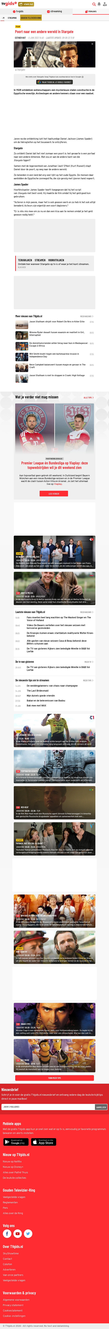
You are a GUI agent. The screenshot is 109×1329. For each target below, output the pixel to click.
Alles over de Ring (13, 1213)
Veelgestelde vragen (14, 1197)
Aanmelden (101, 1107)
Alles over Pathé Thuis (15, 1172)
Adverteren (9, 1269)
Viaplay (58, 484)
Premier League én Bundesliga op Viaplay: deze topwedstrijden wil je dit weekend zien (54, 465)
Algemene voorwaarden (16, 1300)
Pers (5, 1208)
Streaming (12, 17)
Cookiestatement (12, 1310)
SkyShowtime (11, 1253)
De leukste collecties (14, 1178)
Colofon (7, 1264)
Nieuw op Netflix (12, 1161)
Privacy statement (13, 1305)
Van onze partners (13, 1275)
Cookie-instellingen (14, 1316)
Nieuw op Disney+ (13, 1167)
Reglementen (10, 1202)
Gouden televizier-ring (31, 17)
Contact (7, 1259)
